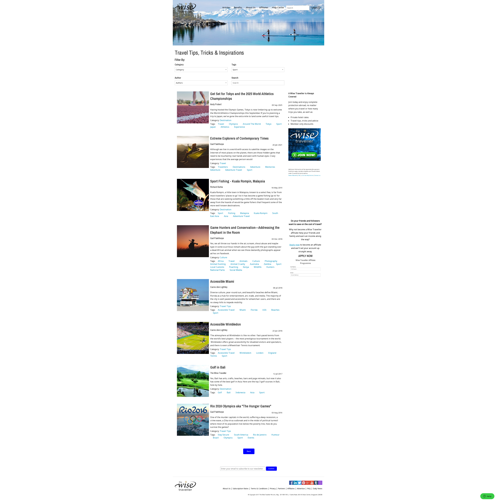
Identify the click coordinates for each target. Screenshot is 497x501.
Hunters (270, 267)
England (272, 352)
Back (249, 451)
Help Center (278, 7)
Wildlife (257, 267)
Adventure (255, 166)
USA (264, 309)
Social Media (235, 270)
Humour (275, 434)
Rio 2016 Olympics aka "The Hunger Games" (240, 406)
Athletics (224, 126)
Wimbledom (245, 352)
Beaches (275, 309)
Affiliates (263, 7)
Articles (226, 7)
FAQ (309, 488)
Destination (225, 120)
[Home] (185, 8)
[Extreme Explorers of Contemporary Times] (193, 152)
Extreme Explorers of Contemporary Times (239, 138)
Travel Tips (225, 306)
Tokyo (268, 123)
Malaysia (244, 213)
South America (240, 434)
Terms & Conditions (259, 488)
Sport (278, 123)
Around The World (251, 123)
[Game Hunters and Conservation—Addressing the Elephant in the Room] (193, 241)
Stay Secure (223, 434)
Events (250, 437)
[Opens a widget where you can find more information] (487, 496)
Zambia (267, 264)
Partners (281, 488)
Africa (220, 261)
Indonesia (240, 392)
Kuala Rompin (260, 213)
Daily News (317, 488)
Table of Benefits (292, 175)
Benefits (238, 7)
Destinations (238, 166)
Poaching (233, 267)
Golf (219, 392)
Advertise (301, 488)
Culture (223, 257)
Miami (242, 309)
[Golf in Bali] (193, 381)
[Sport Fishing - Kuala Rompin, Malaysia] (193, 195)
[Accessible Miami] (193, 295)
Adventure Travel (233, 169)
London (259, 352)
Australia (253, 264)
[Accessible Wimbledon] (193, 338)
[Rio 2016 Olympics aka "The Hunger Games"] (193, 420)
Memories (270, 166)
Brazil (215, 437)
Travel (220, 123)
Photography (270, 261)
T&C (299, 175)
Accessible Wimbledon (225, 324)
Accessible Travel (225, 309)
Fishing (231, 213)
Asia (225, 216)
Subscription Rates (240, 488)
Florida (253, 309)
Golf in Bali (217, 367)
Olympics (232, 123)
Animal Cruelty (237, 264)
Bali (228, 392)
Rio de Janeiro (259, 434)
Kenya (245, 267)
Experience (239, 126)
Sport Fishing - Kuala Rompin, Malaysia (237, 181)
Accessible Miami (222, 281)
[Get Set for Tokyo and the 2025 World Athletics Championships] (193, 107)
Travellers (222, 166)
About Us (250, 7)
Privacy (273, 488)
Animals (243, 261)
